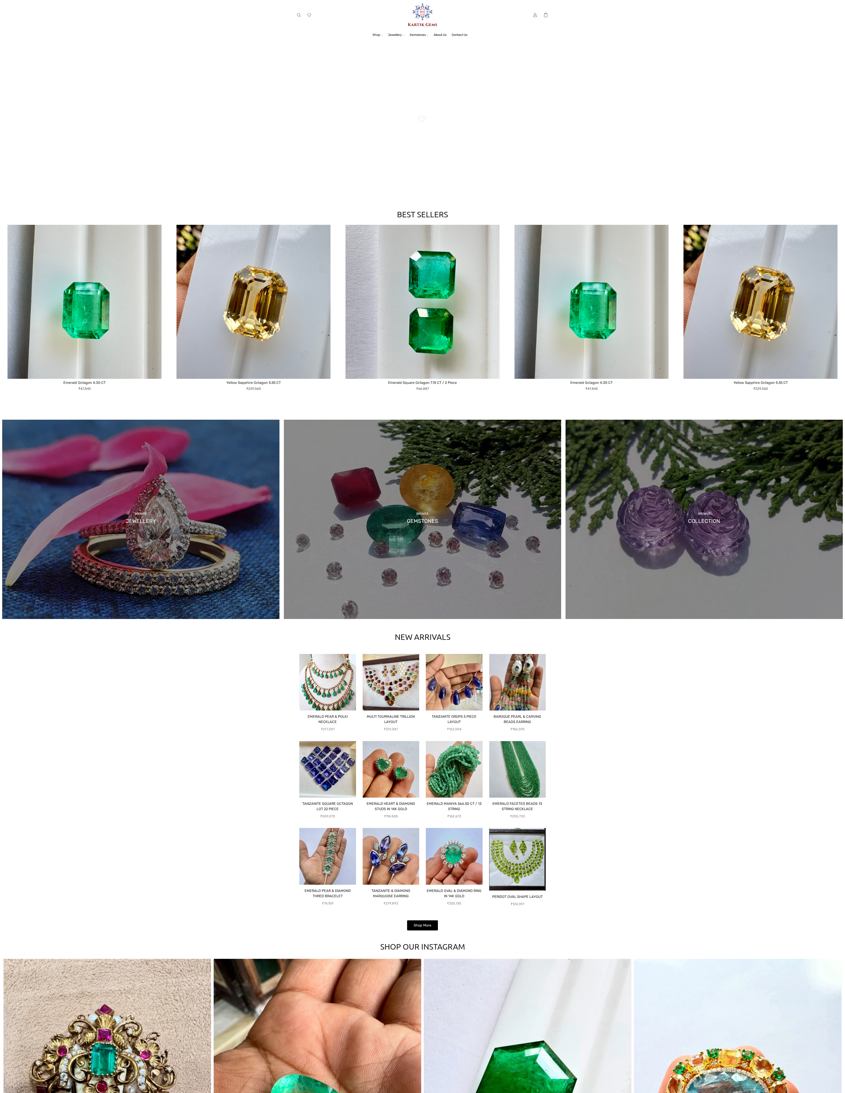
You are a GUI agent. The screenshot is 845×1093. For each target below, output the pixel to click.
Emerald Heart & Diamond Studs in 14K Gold (391, 806)
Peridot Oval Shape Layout (517, 896)
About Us (440, 35)
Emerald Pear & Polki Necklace (328, 719)
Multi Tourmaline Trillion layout (391, 719)
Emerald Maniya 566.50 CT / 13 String (454, 806)
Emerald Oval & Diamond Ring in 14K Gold (454, 893)
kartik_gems (105, 964)
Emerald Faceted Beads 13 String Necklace (517, 806)
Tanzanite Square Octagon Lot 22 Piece (327, 806)
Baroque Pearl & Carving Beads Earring (517, 719)
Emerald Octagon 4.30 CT (253, 382)
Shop (376, 35)
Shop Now (302, 132)
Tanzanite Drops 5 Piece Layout (454, 719)
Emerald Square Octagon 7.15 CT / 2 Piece (84, 382)
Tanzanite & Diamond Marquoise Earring (390, 893)
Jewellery (395, 35)
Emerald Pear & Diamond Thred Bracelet (328, 893)
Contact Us (459, 35)
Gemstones (418, 35)
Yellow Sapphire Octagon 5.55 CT (422, 382)
